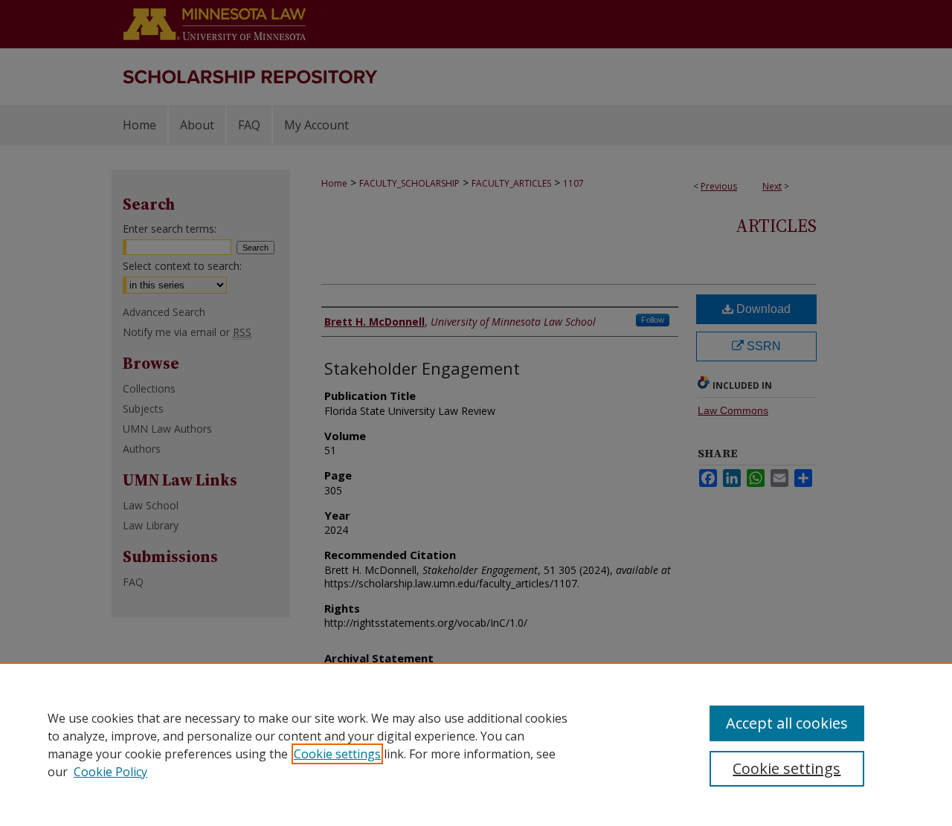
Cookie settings (337, 754)
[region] (476, 744)
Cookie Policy (110, 772)
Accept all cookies (787, 723)
